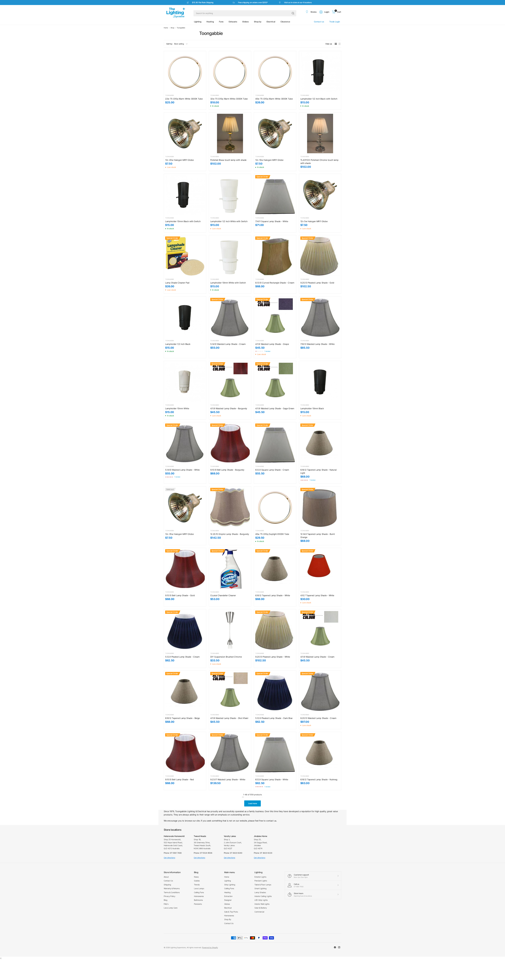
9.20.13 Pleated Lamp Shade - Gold (317, 282)
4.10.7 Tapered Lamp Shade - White (317, 595)
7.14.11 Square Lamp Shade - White (271, 221)
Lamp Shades (260, 892)
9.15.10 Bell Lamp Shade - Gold (180, 595)
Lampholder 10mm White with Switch (228, 282)
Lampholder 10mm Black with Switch (182, 221)
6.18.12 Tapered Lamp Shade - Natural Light (318, 471)
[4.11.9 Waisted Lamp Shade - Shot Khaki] (230, 692)
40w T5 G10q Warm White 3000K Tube (274, 98)
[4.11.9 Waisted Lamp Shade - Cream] (320, 630)
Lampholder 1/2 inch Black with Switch (318, 98)
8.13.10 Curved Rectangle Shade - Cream (274, 282)
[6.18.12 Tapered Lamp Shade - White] (275, 569)
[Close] (1, 958)
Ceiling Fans (199, 892)
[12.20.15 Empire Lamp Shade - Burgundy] (230, 507)
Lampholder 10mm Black (312, 408)
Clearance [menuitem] (285, 21)
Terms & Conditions (172, 892)
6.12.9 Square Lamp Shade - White (271, 779)
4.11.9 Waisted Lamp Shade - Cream (317, 656)
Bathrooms (198, 900)
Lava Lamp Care (170, 908)
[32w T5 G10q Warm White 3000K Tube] (230, 72)
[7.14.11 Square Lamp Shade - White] (275, 195)
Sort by (169, 44)
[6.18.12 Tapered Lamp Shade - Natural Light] (320, 443)
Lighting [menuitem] (197, 21)
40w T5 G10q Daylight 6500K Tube (272, 534)
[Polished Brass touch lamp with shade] (230, 133)
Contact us (319, 21)
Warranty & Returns (172, 888)
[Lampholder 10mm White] (185, 382)
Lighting (227, 881)
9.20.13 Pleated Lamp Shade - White (272, 656)
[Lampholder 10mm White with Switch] (230, 256)
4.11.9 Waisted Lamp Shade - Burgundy (228, 408)
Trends (197, 885)
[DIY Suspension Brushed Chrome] (230, 630)
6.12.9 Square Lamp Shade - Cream (272, 469)
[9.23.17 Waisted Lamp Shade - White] (230, 753)
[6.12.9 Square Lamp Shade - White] (275, 753)
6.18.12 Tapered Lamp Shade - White (272, 595)
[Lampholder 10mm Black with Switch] (185, 195)
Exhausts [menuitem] (233, 21)
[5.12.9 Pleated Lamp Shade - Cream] (185, 630)
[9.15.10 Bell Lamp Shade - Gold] (185, 569)
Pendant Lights (260, 881)
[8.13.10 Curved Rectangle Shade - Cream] (275, 256)
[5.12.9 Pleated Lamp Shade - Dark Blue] (275, 692)
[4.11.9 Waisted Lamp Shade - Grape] (275, 317)
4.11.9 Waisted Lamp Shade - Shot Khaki (229, 718)
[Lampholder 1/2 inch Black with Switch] (320, 72)
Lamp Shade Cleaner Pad (177, 282)
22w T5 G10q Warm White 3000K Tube (184, 98)
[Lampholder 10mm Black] (320, 382)
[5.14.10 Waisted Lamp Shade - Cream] (230, 317)
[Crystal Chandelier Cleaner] (230, 569)
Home (166, 28)
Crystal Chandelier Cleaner (223, 595)
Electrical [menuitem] (271, 21)
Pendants (198, 904)
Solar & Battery (260, 908)
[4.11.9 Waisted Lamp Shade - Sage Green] (275, 382)
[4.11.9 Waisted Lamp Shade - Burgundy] (230, 382)
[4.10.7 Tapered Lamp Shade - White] (320, 569)
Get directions (169, 858)
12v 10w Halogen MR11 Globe (269, 160)
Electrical (228, 908)
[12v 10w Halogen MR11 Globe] (275, 133)
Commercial (259, 912)
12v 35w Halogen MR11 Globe (179, 534)
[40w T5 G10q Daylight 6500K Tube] (275, 507)
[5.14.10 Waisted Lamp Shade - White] (185, 443)
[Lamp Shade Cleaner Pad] (185, 256)
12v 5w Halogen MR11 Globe (314, 221)
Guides (197, 881)
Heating (227, 892)
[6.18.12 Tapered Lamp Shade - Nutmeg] (320, 753)
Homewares (199, 896)
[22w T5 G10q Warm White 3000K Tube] (185, 72)
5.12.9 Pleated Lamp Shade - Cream (182, 656)
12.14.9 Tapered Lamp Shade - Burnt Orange (317, 536)
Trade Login (334, 21)
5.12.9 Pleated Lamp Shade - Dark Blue (273, 718)
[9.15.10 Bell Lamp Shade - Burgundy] (230, 443)
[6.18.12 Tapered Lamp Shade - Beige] (185, 692)
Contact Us (168, 881)
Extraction (228, 896)
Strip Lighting (229, 885)
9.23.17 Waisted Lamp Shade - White (227, 779)
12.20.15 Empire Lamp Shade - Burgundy (229, 534)
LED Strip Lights (261, 900)
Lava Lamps (199, 888)
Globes (227, 904)
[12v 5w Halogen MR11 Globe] (320, 195)
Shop (172, 28)
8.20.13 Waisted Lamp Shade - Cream (318, 718)
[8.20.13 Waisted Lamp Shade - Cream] (320, 692)
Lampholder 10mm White (177, 408)
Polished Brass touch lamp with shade (228, 160)
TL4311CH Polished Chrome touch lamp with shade (319, 161)
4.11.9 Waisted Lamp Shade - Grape (272, 344)
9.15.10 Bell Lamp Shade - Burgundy (227, 469)
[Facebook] (335, 947)
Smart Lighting (260, 888)
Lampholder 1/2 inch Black (177, 344)
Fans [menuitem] (221, 21)
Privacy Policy (169, 896)
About (166, 877)
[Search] (293, 13)
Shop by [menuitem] (257, 21)
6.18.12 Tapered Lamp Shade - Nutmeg (318, 779)
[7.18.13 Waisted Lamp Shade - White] (320, 317)
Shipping (167, 885)
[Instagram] (339, 947)
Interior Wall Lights (261, 904)
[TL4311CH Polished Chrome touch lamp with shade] (320, 133)
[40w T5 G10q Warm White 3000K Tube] (275, 72)
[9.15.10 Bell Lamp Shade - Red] (185, 753)
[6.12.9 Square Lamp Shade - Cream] (275, 443)
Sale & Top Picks (231, 912)
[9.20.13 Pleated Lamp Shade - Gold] (320, 256)
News (196, 877)
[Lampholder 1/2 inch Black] (185, 317)
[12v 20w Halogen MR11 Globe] (185, 133)
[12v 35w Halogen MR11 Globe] (185, 507)
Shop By (227, 919)
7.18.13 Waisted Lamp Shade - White (317, 344)
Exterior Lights (260, 877)
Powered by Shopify (210, 947)
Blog (165, 900)
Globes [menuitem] (245, 21)
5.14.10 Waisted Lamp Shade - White (182, 469)
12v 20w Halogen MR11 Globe (179, 160)
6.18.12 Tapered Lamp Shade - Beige (182, 718)
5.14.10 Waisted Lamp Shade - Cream (228, 344)
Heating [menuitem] (210, 21)
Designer (227, 900)
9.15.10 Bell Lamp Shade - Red (179, 779)
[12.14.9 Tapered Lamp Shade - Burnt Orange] (320, 507)
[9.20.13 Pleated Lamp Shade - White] (275, 630)
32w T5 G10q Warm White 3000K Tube (229, 98)
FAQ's (166, 904)
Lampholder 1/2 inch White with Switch (229, 221)
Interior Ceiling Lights (263, 896)
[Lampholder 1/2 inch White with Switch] (230, 195)
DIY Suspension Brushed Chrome (226, 656)
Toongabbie (181, 28)
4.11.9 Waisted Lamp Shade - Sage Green (274, 408)
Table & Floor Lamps (262, 885)
